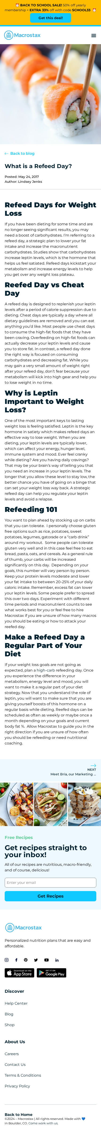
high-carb (46, 670)
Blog (9, 1014)
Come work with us (43, 1123)
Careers (12, 1054)
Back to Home (18, 1114)
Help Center (16, 1003)
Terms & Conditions (23, 1075)
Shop (10, 1025)
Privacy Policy (17, 1086)
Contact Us (15, 1064)
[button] (93, 35)
